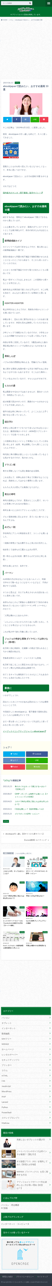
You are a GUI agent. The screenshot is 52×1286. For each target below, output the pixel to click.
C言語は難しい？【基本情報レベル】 (29, 809)
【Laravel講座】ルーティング (35, 840)
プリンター (7, 1065)
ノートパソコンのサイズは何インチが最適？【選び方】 (32, 1152)
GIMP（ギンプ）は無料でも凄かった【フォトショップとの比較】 (31, 795)
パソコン (6, 1017)
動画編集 (6, 1033)
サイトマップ (42, 1276)
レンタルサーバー (10, 1054)
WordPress (6, 1091)
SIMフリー (6, 1039)
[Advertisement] (26, 50)
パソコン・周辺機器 (10, 1205)
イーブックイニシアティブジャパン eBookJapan (23, 731)
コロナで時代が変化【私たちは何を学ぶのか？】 (31, 802)
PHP (4, 1096)
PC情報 (4, 1208)
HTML (5, 1075)
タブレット (7, 1023)
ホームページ (8, 1049)
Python (5, 1107)
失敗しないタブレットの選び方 (31, 1139)
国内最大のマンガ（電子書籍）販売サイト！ (22, 193)
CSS (3, 1081)
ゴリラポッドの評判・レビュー (27, 814)
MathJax (5, 1123)
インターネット (9, 1028)
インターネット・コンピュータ (15, 1224)
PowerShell (6, 1112)
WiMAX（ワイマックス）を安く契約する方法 (32, 1173)
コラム (7, 780)
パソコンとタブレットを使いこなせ (23, 1282)
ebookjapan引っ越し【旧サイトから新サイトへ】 (24, 834)
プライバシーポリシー (25, 1276)
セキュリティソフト (11, 1060)
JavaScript (6, 1086)
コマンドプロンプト (11, 1117)
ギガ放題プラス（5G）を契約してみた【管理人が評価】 (32, 1163)
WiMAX (5, 1044)
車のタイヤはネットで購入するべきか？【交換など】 (31, 787)
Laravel (5, 1102)
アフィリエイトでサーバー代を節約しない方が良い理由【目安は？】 (32, 1185)
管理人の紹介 (7, 1276)
